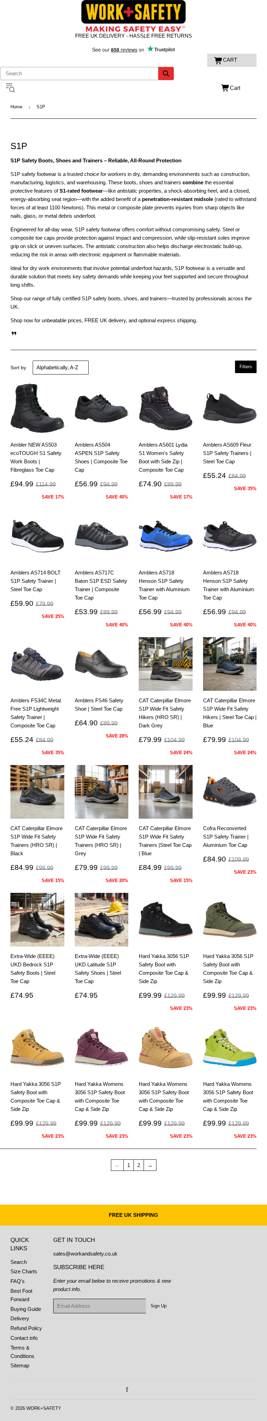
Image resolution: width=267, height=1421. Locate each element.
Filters (246, 366)
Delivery (19, 1318)
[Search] (166, 73)
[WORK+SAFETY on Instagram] (135, 1390)
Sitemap (19, 1365)
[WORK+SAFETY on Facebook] (127, 1390)
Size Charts (23, 1271)
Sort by (18, 367)
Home (16, 106)
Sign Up (159, 1305)
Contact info (24, 1338)
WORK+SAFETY (43, 1408)
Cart (235, 88)
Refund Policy (26, 1328)
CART (230, 60)
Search (18, 1262)
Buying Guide (25, 1309)
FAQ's (17, 1281)
